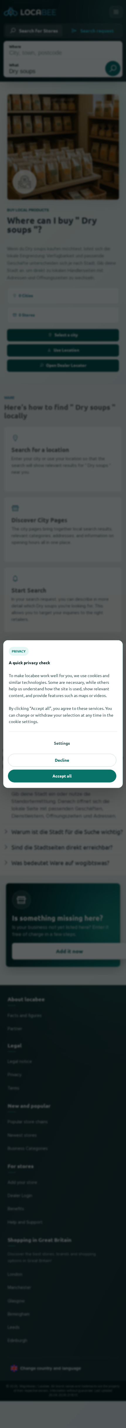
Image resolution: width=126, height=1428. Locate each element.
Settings (62, 743)
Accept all (61, 775)
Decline (62, 760)
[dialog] (63, 714)
